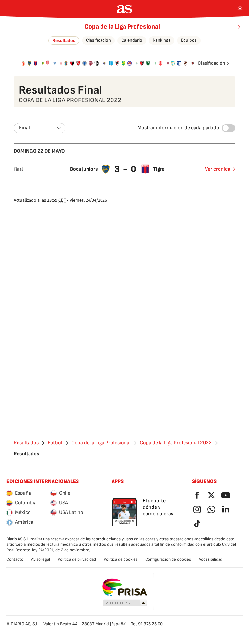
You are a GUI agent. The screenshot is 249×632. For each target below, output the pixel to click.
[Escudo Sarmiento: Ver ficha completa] (148, 63)
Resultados (64, 40)
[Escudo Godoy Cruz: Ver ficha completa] (84, 63)
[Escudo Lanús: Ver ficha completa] (90, 63)
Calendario (131, 40)
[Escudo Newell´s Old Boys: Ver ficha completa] (141, 63)
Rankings (162, 40)
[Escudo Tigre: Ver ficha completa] (35, 63)
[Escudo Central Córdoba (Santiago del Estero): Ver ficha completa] (96, 63)
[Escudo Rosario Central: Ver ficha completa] (104, 63)
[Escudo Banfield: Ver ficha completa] (155, 63)
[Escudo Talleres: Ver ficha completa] (179, 63)
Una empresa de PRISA (124, 587)
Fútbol (55, 443)
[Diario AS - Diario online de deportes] (124, 9)
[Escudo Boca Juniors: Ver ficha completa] (29, 63)
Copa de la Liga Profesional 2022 (176, 443)
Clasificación (98, 40)
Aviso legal (40, 559)
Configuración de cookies (168, 559)
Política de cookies (120, 559)
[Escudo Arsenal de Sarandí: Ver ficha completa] (66, 63)
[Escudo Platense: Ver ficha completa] (185, 63)
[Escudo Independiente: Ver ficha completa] (78, 63)
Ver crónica (217, 169)
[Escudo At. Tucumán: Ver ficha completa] (173, 63)
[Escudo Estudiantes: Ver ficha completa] (23, 63)
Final (24, 128)
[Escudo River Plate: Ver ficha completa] (117, 63)
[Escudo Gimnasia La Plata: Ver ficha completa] (137, 63)
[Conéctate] (240, 9)
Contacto (14, 559)
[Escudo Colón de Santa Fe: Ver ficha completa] (72, 63)
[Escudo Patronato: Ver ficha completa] (192, 63)
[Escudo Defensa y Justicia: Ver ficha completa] (123, 63)
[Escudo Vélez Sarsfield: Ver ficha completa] (54, 63)
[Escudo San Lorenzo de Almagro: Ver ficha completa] (168, 63)
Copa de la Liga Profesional (122, 26)
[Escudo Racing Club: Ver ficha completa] (111, 63)
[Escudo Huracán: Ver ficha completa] (61, 63)
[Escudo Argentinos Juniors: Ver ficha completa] (129, 63)
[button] (125, 603)
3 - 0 (125, 169)
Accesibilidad (210, 559)
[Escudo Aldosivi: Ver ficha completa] (43, 63)
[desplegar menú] (9, 9)
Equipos (189, 40)
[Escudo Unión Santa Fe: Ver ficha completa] (160, 63)
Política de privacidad (77, 559)
